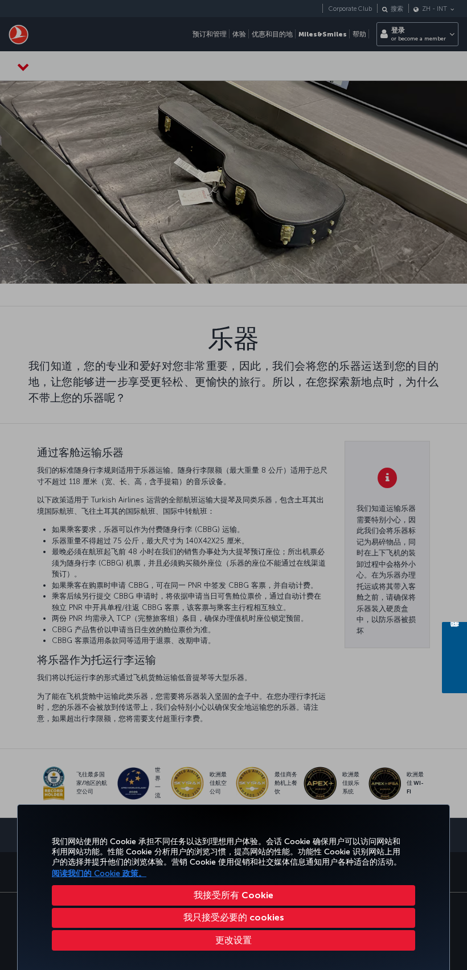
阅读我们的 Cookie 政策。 (99, 873)
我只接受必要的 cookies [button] (233, 917)
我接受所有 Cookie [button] (233, 895)
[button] (233, 940)
